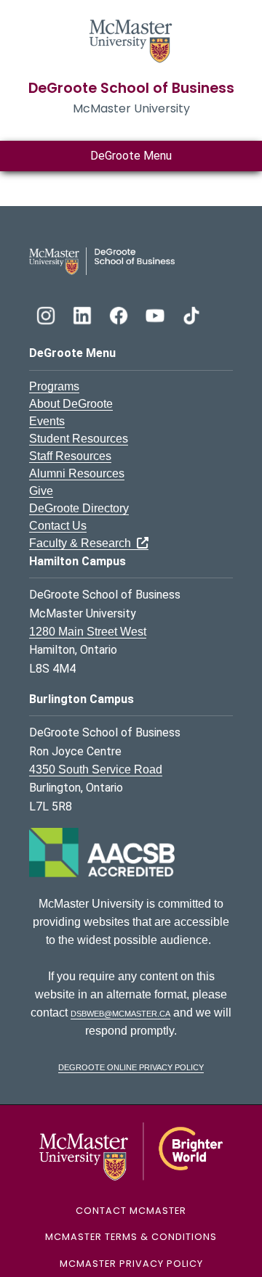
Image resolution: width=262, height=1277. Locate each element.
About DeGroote (71, 404)
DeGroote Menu (131, 156)
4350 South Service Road (95, 769)
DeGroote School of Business (131, 88)
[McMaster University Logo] (131, 1150)
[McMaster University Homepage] (131, 39)
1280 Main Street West (87, 631)
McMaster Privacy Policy (131, 1263)
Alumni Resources (76, 473)
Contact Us (58, 526)
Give (41, 491)
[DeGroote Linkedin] (84, 314)
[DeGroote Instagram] (47, 314)
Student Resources (78, 438)
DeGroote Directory (79, 508)
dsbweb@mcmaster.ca (120, 1012)
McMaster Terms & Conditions (131, 1237)
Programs (54, 386)
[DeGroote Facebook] (120, 314)
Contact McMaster (131, 1210)
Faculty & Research (83, 543)
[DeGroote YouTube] (156, 314)
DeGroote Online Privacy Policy (131, 1066)
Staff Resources (70, 456)
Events (47, 421)
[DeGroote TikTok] (191, 314)
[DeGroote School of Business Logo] (102, 260)
